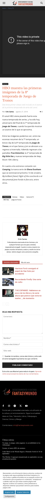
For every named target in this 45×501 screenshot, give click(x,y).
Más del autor (25, 262)
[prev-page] (3, 304)
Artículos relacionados (11, 262)
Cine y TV (11, 8)
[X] (10, 212)
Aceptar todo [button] (9, 492)
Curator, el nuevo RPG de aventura (13, 448)
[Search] (42, 3)
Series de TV (30, 197)
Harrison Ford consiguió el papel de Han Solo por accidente (26, 271)
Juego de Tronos (16, 200)
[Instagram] (9, 406)
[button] (4, 3)
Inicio (4, 8)
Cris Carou (10, 112)
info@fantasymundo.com (23, 425)
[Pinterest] (15, 212)
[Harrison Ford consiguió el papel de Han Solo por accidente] (8, 271)
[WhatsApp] (20, 212)
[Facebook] (4, 212)
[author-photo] (22, 236)
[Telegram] (26, 212)
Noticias (5, 84)
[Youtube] (26, 406)
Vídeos (22, 197)
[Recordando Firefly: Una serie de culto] (8, 282)
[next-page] (7, 304)
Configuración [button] (9, 496)
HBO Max (6, 200)
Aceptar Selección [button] (23, 492)
